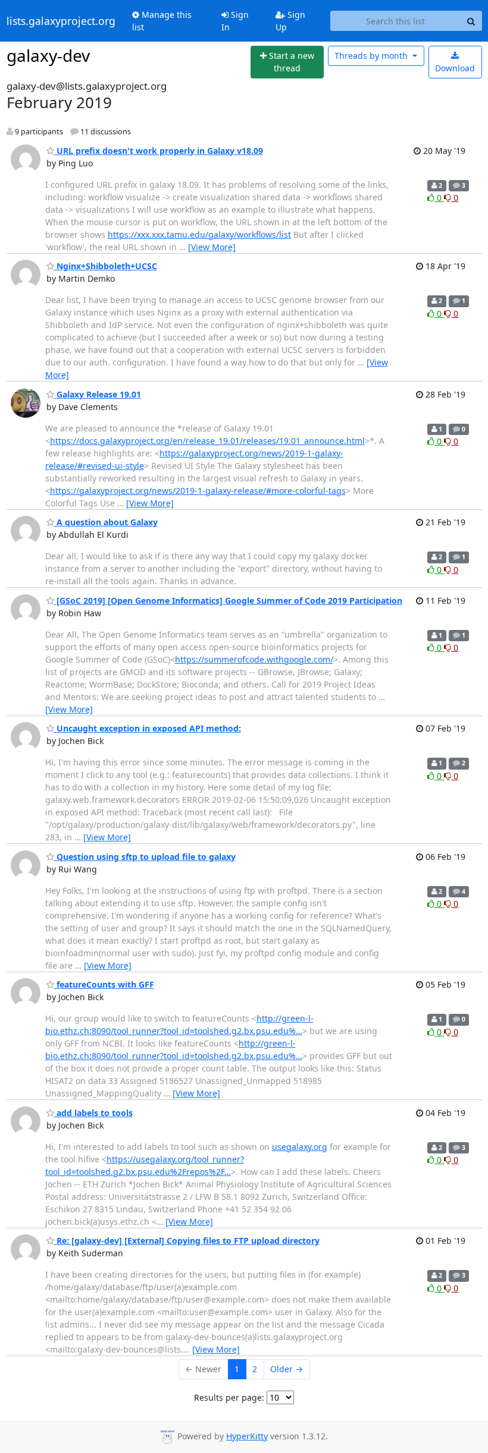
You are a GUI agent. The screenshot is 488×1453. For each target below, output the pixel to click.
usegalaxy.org (299, 1146)
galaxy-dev (48, 55)
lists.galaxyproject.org (61, 21)
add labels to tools (93, 1112)
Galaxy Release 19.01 (97, 394)
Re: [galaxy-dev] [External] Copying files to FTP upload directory (187, 1240)
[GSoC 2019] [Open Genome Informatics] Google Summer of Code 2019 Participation (228, 600)
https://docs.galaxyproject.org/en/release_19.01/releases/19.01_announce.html (207, 440)
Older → (286, 1369)
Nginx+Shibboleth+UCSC (105, 266)
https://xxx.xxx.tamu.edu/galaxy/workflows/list (199, 234)
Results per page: (229, 1397)
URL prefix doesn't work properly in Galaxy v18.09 (158, 150)
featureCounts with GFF (104, 984)
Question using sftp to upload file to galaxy (145, 856)
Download (455, 68)
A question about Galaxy (106, 522)
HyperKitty (247, 1436)
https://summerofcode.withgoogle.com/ (254, 659)
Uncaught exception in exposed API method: (147, 728)
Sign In (235, 21)
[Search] (471, 21)
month (372, 55)
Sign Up (290, 21)
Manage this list (162, 21)
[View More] (212, 247)
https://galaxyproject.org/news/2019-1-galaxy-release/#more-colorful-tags (198, 490)
